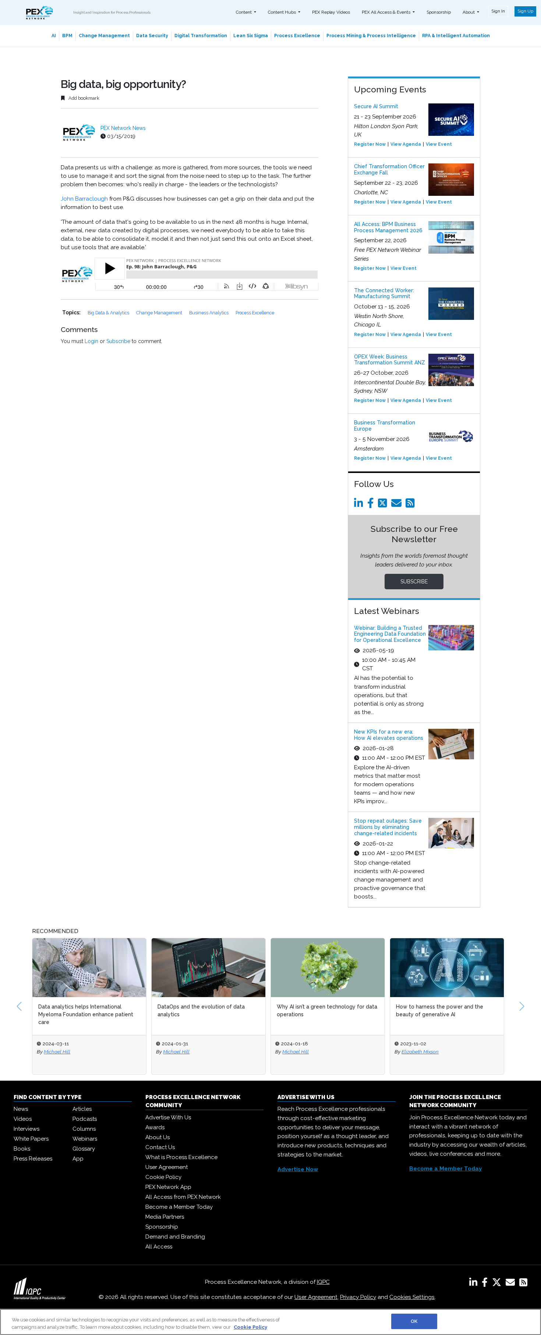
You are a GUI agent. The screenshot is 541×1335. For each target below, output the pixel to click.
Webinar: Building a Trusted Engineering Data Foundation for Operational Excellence (390, 634)
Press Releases (33, 1158)
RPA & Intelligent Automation (456, 35)
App (78, 1158)
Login (91, 341)
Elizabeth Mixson (420, 1052)
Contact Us (160, 1147)
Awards (155, 1127)
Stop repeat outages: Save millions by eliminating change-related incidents (388, 827)
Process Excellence (297, 35)
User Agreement (166, 1167)
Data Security (152, 35)
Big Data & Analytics (109, 312)
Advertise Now (297, 1169)
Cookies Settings (412, 1297)
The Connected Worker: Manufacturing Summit (384, 293)
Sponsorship (439, 12)
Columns (84, 1129)
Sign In (498, 11)
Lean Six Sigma (250, 35)
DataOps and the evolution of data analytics (201, 1010)
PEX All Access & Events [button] (386, 12)
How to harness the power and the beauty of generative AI (439, 1010)
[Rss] (411, 505)
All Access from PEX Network (183, 1197)
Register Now (370, 144)
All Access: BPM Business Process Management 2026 (388, 227)
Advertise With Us (168, 1117)
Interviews (26, 1129)
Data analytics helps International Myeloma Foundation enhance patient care (85, 1014)
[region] (270, 1322)
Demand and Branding (175, 1236)
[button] (19, 1006)
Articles (82, 1109)
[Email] (397, 505)
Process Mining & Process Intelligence (371, 35)
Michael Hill (57, 1052)
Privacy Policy (358, 1297)
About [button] (469, 12)
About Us (157, 1137)
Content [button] (244, 12)
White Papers (31, 1139)
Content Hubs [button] (282, 12)
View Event (439, 144)
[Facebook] (371, 505)
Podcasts (85, 1119)
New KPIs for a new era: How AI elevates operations (388, 735)
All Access (158, 1246)
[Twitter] (384, 505)
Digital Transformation (200, 35)
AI (54, 35)
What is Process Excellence (181, 1157)
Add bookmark (83, 98)
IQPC (323, 1282)
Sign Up (525, 11)
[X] (498, 1284)
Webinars (85, 1139)
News (21, 1109)
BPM (67, 35)
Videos (23, 1119)
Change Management (104, 35)
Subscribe (118, 341)
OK (414, 1321)
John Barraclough (84, 198)
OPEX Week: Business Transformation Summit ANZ (389, 360)
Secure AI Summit (376, 106)
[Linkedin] (360, 505)
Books (22, 1148)
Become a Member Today (179, 1207)
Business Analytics (209, 312)
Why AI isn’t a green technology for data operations (327, 1010)
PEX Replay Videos (331, 12)
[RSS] (523, 1284)
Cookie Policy (163, 1177)
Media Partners (164, 1217)
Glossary (84, 1148)
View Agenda (405, 144)
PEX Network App (168, 1187)
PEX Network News (123, 128)
